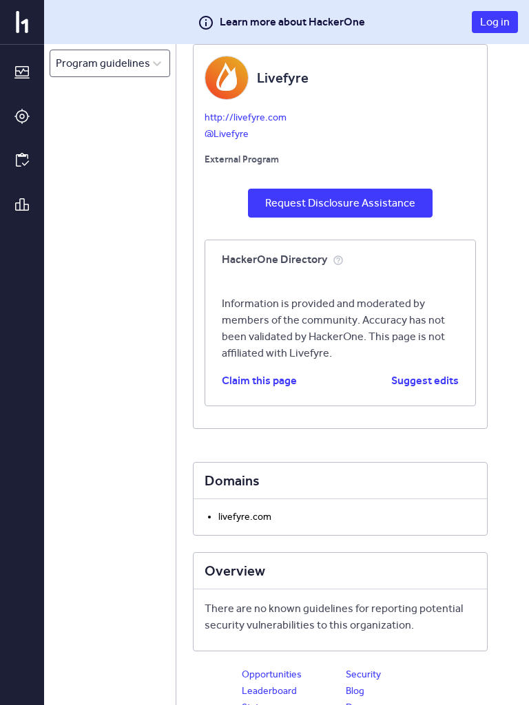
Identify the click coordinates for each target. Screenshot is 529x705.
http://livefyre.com (246, 117)
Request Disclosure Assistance (340, 202)
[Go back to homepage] (22, 22)
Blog (355, 691)
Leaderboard (269, 691)
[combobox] (57, 63)
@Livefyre (227, 134)
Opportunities (272, 674)
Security (363, 674)
